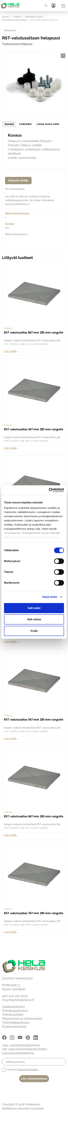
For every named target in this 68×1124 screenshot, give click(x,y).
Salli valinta (34, 619)
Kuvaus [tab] (9, 124)
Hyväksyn (22, 1069)
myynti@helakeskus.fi (18, 1000)
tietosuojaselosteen (28, 1069)
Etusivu (5, 17)
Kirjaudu (53, 5)
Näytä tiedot (49, 596)
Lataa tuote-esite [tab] (48, 124)
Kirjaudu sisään (18, 180)
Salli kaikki (34, 607)
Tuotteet (17, 17)
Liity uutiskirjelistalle (34, 1078)
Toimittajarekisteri (15, 1011)
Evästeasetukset (14, 1026)
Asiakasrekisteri (13, 1007)
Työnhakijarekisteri (16, 1022)
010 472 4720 (18, 996)
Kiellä (34, 630)
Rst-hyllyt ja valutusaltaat (14, 20)
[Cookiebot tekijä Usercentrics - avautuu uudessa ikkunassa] (49, 490)
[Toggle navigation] (63, 5)
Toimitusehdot (12, 1014)
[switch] (59, 561)
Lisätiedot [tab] (25, 124)
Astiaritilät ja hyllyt (34, 17)
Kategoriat (10, 30)
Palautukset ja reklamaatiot (22, 1018)
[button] (63, 56)
